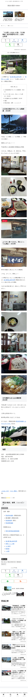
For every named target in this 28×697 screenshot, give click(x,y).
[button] (18, 45)
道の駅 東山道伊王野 (15, 77)
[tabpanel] (8, 16)
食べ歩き (5, 559)
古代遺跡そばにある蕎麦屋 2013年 (13, 98)
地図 (5, 100)
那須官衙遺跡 (9, 515)
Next (27, 16)
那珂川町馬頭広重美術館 (12, 531)
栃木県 (4, 564)
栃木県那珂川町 (12, 562)
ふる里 (7, 551)
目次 (12, 86)
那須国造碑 (9, 520)
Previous (1, 16)
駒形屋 (7, 548)
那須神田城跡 (9, 523)
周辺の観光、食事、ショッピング (12, 102)
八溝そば (5, 562)
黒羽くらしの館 (10, 543)
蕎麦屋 (19, 562)
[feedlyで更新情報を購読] (7, 581)
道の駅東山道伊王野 (9, 280)
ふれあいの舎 (5, 491)
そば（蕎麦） (14, 491)
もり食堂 (8, 546)
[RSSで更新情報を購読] (20, 581)
